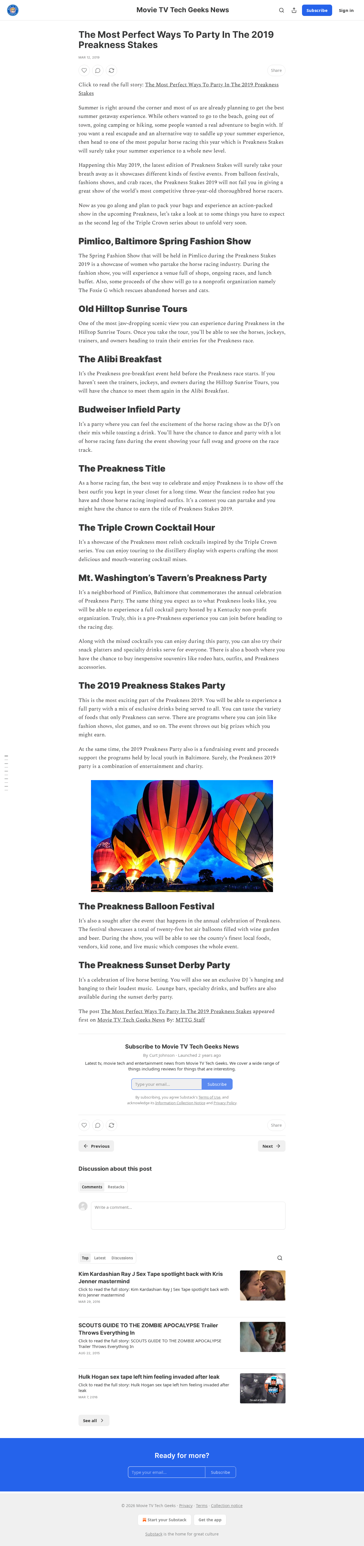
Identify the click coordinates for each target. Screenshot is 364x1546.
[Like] (84, 70)
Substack (153, 1534)
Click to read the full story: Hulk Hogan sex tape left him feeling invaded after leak (153, 1387)
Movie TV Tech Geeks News (131, 1020)
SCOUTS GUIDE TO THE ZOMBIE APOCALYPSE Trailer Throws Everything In (148, 1329)
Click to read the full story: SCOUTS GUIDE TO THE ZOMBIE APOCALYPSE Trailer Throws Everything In (149, 1343)
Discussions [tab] (122, 1257)
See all (90, 1420)
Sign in (346, 10)
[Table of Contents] (6, 773)
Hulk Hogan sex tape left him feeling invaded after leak (149, 1377)
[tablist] (103, 1187)
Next (267, 1146)
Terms (202, 1505)
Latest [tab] (100, 1257)
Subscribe (317, 10)
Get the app (210, 1519)
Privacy (186, 1505)
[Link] (70, 241)
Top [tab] (85, 1257)
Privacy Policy (225, 1102)
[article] (182, 1291)
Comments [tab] (92, 1186)
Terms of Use (209, 1097)
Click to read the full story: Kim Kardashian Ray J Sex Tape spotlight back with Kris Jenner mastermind (153, 1292)
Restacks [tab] (116, 1186)
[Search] (281, 10)
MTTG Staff (190, 1020)
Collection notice (227, 1505)
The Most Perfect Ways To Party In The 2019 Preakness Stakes (176, 1011)
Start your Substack (167, 1519)
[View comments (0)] (98, 70)
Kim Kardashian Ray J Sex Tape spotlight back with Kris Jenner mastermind (150, 1278)
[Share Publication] (294, 10)
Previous (100, 1146)
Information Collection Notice (180, 1102)
